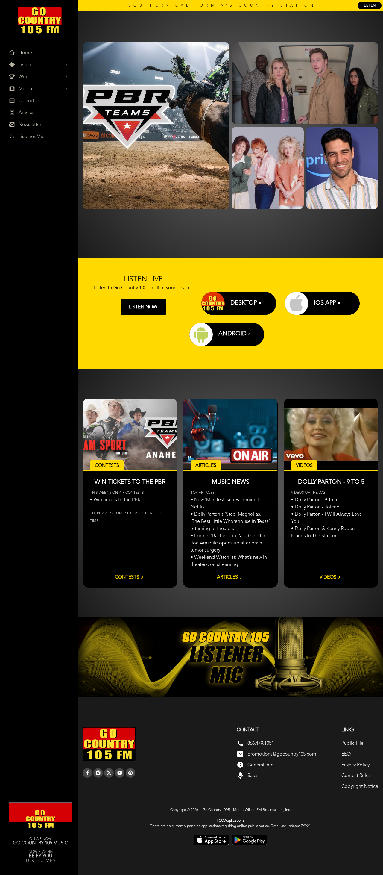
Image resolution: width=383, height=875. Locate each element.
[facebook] (87, 773)
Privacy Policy (355, 764)
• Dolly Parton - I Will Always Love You (326, 517)
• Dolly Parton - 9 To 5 (314, 499)
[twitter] (109, 773)
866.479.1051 (260, 743)
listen (370, 5)
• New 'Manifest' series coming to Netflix (226, 503)
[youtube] (119, 773)
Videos (328, 577)
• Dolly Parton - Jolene (315, 507)
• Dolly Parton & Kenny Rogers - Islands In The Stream (324, 532)
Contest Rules (356, 775)
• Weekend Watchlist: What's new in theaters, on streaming (229, 560)
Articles (227, 577)
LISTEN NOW (143, 307)
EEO (346, 754)
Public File (352, 743)
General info (260, 764)
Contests (127, 577)
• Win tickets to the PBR (115, 499)
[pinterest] (130, 773)
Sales (253, 775)
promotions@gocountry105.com (281, 754)
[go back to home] (109, 744)
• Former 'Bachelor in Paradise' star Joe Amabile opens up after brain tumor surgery (228, 543)
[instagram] (98, 773)
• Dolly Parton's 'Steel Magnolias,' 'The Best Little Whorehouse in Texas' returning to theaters (230, 521)
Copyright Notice (359, 786)
